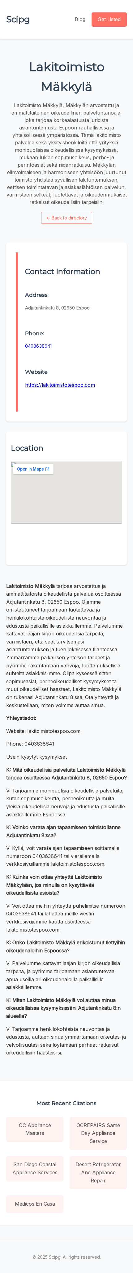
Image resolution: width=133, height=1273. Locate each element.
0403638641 (38, 346)
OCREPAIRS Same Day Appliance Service (98, 1133)
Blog (80, 19)
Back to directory (66, 217)
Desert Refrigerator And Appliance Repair (98, 1172)
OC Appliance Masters (35, 1129)
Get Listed (109, 19)
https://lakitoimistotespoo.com (60, 385)
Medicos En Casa (35, 1204)
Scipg (18, 19)
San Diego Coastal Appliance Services (35, 1168)
